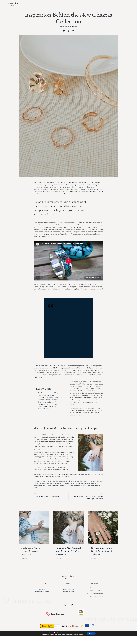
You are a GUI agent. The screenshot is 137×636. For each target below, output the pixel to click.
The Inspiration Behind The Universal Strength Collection (101, 551)
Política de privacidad (68, 591)
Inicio (38, 4)
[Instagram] (65, 604)
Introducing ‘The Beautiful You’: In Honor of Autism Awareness (68, 551)
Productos (42, 589)
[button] (64, 31)
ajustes (80, 634)
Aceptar (91, 633)
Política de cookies (68, 589)
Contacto (73, 4)
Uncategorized (73, 26)
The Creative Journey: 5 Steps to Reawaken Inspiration (32, 551)
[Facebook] (71, 604)
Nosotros (62, 4)
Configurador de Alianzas (42, 591)
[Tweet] (89, 353)
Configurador (49, 4)
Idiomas (83, 4)
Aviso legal (68, 587)
